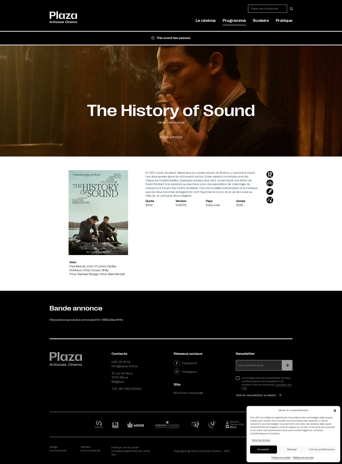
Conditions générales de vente (131, 451)
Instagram (189, 371)
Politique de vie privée (303, 457)
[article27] (196, 424)
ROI (114, 454)
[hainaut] (115, 424)
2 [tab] (171, 151)
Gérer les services (261, 440)
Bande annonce (171, 137)
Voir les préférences (322, 449)
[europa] (169, 424)
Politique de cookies (281, 457)
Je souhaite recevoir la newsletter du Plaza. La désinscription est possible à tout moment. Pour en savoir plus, (266, 382)
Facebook (189, 363)
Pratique (284, 20)
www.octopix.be (90, 450)
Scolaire (261, 20)
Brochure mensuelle (188, 393)
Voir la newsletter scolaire (256, 395)
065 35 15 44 (121, 362)
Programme (234, 20)
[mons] (137, 424)
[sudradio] (213, 424)
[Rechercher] (291, 9)
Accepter (263, 449)
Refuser (292, 449)
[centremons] (236, 424)
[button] (335, 410)
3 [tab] (176, 151)
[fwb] (99, 424)
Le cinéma (206, 20)
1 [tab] (165, 151)
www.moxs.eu (58, 450)
